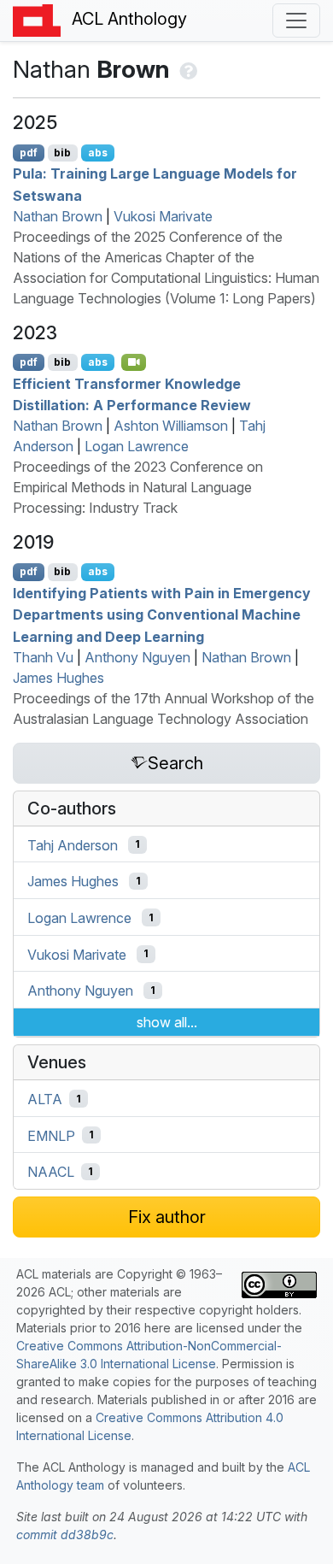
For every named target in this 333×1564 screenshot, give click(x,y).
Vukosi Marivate (163, 216)
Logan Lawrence (137, 446)
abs (98, 152)
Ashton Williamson (171, 425)
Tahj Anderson (72, 844)
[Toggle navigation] (296, 20)
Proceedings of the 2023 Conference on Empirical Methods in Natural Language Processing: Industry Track (138, 487)
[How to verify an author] (186, 69)
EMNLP (51, 1135)
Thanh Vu (43, 657)
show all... (167, 1022)
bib (62, 152)
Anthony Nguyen (137, 657)
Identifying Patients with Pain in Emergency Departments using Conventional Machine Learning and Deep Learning (162, 614)
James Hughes (58, 677)
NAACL (50, 1171)
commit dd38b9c (65, 1534)
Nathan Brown (57, 216)
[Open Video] (134, 362)
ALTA (44, 1099)
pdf (29, 152)
